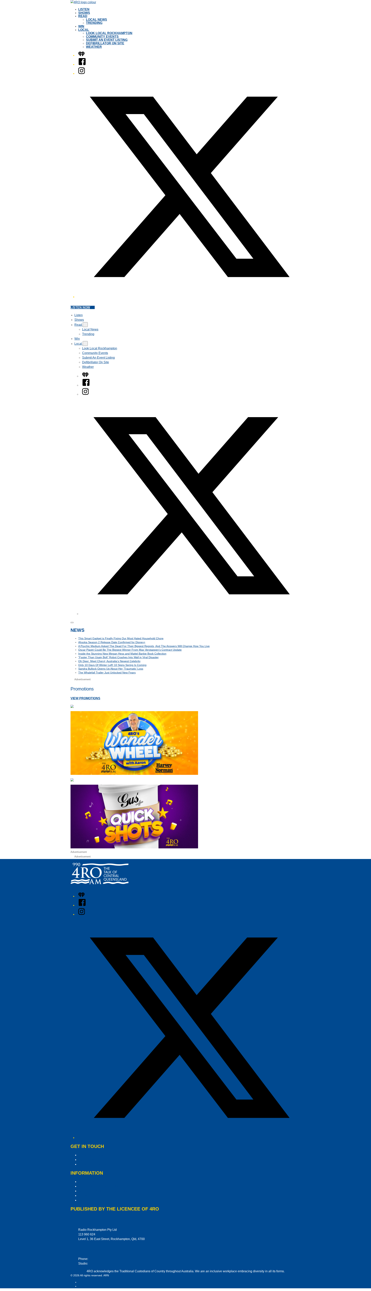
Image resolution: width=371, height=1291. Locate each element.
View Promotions (85, 698)
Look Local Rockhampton (109, 33)
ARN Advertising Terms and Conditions (105, 1191)
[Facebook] (82, 64)
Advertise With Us (90, 1159)
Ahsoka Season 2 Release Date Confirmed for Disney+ (111, 642)
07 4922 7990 (98, 1263)
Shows (84, 12)
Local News (96, 19)
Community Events (102, 36)
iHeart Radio (86, 1286)
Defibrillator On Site (105, 43)
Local (83, 29)
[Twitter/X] (189, 296)
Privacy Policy (88, 1181)
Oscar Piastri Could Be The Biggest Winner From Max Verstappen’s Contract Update (130, 649)
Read (82, 16)
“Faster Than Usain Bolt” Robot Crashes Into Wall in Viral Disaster (118, 657)
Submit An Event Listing (107, 40)
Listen (83, 9)
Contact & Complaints (93, 1155)
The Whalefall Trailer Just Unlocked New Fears (107, 672)
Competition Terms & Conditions (100, 1186)
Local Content (87, 1200)
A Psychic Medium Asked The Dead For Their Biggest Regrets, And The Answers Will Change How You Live (144, 646)
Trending (94, 23)
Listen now (80, 307)
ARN (81, 1282)
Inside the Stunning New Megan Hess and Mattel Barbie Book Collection (122, 653)
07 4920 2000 (98, 1259)
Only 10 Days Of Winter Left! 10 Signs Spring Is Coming (112, 665)
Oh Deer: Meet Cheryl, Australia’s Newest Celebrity (109, 661)
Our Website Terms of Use (96, 1195)
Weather (94, 46)
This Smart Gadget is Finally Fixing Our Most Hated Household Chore (120, 638)
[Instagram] (81, 73)
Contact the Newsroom (94, 1164)
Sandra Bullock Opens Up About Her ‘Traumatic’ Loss (110, 668)
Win (81, 26)
